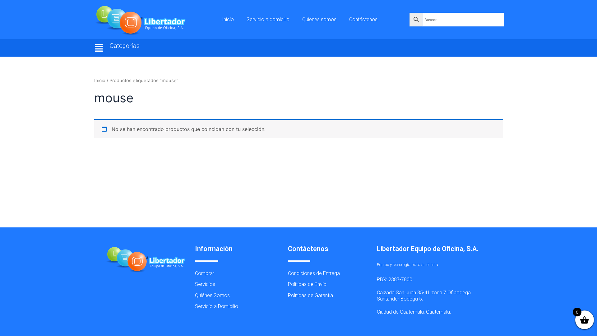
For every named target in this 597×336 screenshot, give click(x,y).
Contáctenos (363, 19)
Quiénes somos (319, 19)
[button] (99, 47)
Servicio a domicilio (268, 19)
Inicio (228, 19)
